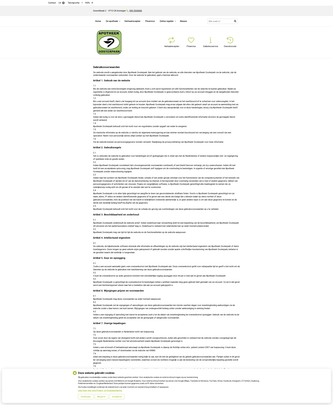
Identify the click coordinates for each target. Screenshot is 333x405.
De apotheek (112, 21)
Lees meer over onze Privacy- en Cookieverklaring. (100, 390)
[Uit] (64, 3)
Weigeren (101, 397)
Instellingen (86, 397)
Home (98, 21)
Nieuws (183, 21)
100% (87, 3)
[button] (235, 21)
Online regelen (167, 21)
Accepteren (117, 397)
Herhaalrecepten (132, 21)
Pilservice (150, 21)
